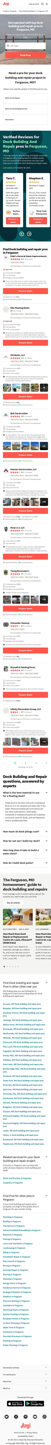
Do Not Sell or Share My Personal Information (25, 1440)
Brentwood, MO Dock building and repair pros (23, 1139)
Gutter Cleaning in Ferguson (15, 1345)
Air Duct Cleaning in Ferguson (16, 1323)
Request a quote (13, 220)
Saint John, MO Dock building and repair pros (23, 1064)
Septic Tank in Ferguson (13, 1327)
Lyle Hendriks (42, 929)
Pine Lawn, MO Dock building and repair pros (23, 1046)
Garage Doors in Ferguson (14, 1283)
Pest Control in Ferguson (14, 1261)
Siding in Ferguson (11, 1252)
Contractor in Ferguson (13, 1332)
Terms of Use (19, 1433)
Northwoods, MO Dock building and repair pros (24, 1033)
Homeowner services (11, 1368)
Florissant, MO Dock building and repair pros (23, 1042)
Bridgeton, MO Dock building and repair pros (22, 1107)
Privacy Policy (31, 1433)
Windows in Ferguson (12, 1296)
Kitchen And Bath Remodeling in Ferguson (21, 1230)
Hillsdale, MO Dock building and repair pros (22, 1038)
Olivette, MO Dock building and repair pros (22, 1102)
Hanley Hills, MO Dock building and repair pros (24, 1055)
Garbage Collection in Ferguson (17, 1292)
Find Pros (25, 55)
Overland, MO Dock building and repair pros (22, 1076)
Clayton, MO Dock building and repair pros (22, 1111)
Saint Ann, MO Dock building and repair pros (22, 1089)
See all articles (13, 902)
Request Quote (25, 291)
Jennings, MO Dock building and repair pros (22, 1020)
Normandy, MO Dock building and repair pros (23, 1029)
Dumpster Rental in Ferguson (16, 1318)
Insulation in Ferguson (13, 1305)
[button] (7, 388)
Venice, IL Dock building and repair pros (20, 1135)
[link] (8, 212)
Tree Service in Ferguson (14, 1226)
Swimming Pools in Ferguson (16, 1310)
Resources (7, 1381)
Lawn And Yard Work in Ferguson (18, 1243)
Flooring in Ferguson (12, 1274)
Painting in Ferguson (12, 1340)
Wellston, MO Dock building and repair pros (22, 1060)
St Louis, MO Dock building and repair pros (22, 1004)
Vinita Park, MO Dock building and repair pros (23, 1080)
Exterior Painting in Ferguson (16, 1314)
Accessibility (25, 1436)
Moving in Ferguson (11, 1265)
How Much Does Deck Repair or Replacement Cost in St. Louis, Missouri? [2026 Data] (17, 938)
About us (6, 1388)
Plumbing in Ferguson (12, 1217)
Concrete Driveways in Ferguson (17, 1336)
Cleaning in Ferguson (12, 1279)
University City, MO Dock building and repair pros (25, 1094)
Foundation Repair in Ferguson (16, 1257)
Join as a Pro (34, 4)
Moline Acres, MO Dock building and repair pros (24, 1024)
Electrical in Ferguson (12, 1234)
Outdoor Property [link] (9, 11)
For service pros (9, 1374)
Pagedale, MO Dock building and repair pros (22, 1051)
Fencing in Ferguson (12, 1239)
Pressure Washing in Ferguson (16, 1301)
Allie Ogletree (10, 929)
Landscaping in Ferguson (14, 1248)
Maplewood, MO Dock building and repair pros (23, 1144)
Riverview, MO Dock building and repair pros (22, 1085)
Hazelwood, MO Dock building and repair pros (23, 1098)
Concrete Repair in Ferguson (15, 1270)
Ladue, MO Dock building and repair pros (21, 1130)
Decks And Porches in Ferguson (17, 1178)
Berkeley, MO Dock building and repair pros (22, 1008)
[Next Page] (46, 762)
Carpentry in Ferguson (13, 1182)
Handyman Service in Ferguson (17, 1287)
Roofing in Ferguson (12, 1221)
